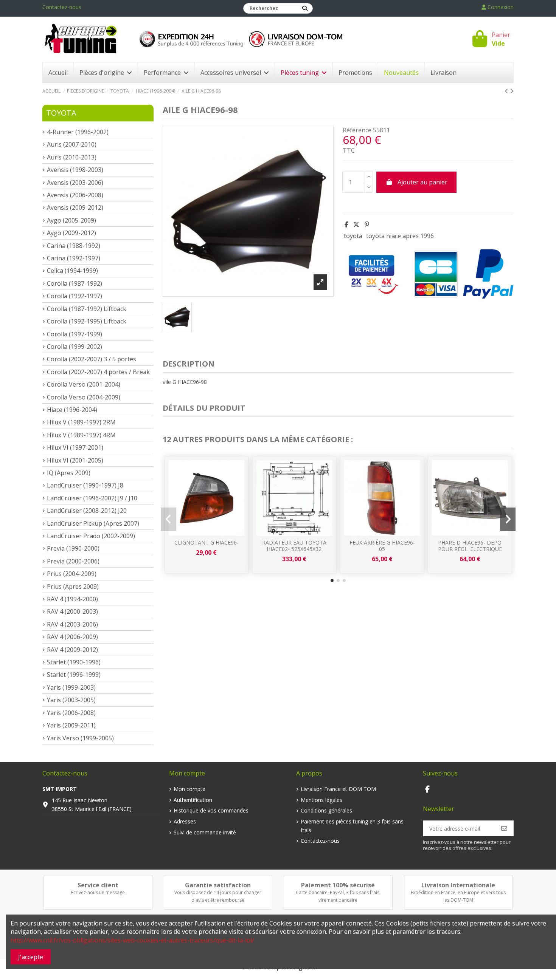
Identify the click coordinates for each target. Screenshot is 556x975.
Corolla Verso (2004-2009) (83, 397)
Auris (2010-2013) (71, 157)
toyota (353, 236)
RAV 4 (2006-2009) (72, 637)
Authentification (193, 799)
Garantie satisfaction (218, 885)
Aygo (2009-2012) (71, 233)
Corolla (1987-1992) (74, 283)
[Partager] (346, 224)
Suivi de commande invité (205, 832)
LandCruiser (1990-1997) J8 (85, 485)
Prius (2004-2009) (71, 574)
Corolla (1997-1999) (74, 334)
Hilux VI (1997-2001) (75, 447)
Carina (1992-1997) (73, 258)
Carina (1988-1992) (73, 245)
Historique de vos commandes (211, 810)
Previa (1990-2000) (73, 548)
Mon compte (189, 788)
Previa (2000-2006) (73, 561)
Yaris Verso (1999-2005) (80, 738)
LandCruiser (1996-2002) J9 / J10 (92, 498)
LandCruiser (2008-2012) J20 (87, 510)
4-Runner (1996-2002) (78, 132)
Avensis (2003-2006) (75, 182)
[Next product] (512, 91)
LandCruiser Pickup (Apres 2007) (93, 523)
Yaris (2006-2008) (71, 713)
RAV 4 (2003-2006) (72, 624)
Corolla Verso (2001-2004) (83, 384)
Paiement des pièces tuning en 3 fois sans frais (352, 825)
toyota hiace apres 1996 (400, 236)
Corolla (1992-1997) (74, 296)
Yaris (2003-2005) (71, 700)
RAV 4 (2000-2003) (72, 611)
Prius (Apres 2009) (73, 586)
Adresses (185, 821)
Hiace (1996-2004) (72, 409)
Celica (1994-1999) (72, 270)
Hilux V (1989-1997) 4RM (81, 435)
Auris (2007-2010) (71, 144)
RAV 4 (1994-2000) (72, 599)
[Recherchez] (305, 8)
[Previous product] (507, 91)
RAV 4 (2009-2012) (72, 649)
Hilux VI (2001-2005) (75, 460)
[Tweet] (356, 224)
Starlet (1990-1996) (74, 662)
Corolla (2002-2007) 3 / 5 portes (91, 359)
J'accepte (30, 957)
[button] (332, 580)
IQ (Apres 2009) (68, 473)
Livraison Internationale (458, 885)
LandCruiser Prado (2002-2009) (91, 536)
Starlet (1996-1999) (74, 674)
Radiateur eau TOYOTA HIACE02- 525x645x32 (294, 545)
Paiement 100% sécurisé (338, 885)
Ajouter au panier (422, 182)
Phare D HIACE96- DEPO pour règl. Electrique (470, 545)
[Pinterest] (367, 224)
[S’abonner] (504, 828)
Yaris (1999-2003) (71, 687)
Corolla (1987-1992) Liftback (86, 309)
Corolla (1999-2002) (74, 346)
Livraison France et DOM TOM (338, 788)
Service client (98, 885)
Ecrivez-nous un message (98, 892)
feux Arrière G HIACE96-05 (382, 545)
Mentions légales (321, 799)
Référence (357, 130)
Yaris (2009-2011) (71, 725)
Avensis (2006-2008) (75, 195)
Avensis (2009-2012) (75, 207)
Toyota (61, 113)
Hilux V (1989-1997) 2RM (81, 422)
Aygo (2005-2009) (71, 220)
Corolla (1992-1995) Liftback (86, 321)
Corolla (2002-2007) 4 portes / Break (98, 372)
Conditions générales (326, 810)
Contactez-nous (61, 7)
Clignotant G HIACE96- (206, 542)
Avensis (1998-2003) (75, 170)
